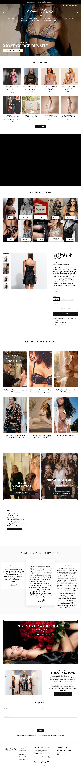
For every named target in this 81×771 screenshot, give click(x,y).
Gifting (47, 18)
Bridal (56, 18)
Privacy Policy (46, 735)
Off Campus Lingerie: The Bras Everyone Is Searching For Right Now (40, 392)
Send (40, 730)
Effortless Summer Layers (66, 436)
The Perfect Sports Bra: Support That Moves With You (40, 437)
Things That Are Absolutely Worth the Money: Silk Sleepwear (15, 437)
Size (54, 296)
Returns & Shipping (24, 757)
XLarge (63, 303)
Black (55, 292)
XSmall (56, 299)
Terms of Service (57, 735)
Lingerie (11, 18)
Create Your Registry (61, 493)
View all (40, 126)
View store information (60, 324)
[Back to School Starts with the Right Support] (66, 369)
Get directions (14, 528)
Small (63, 299)
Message (7, 716)
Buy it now (65, 313)
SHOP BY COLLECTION (13, 50)
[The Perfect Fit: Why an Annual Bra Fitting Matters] (15, 369)
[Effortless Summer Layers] (66, 415)
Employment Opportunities (22, 751)
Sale (39, 21)
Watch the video (63, 694)
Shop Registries (64, 489)
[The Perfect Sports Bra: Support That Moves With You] (40, 415)
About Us (57, 21)
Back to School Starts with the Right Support (66, 391)
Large (56, 303)
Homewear (67, 18)
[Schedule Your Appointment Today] (21, 476)
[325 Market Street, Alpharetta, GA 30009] (40, 520)
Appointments (34, 18)
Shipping (55, 264)
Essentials (23, 21)
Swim (33, 21)
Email (43, 708)
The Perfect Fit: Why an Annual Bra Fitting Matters (15, 391)
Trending (22, 18)
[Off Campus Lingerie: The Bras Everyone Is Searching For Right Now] (40, 369)
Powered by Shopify (40, 765)
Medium (70, 299)
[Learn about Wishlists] (40, 642)
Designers (47, 21)
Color (55, 288)
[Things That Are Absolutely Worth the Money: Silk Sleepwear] (15, 415)
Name (6, 708)
